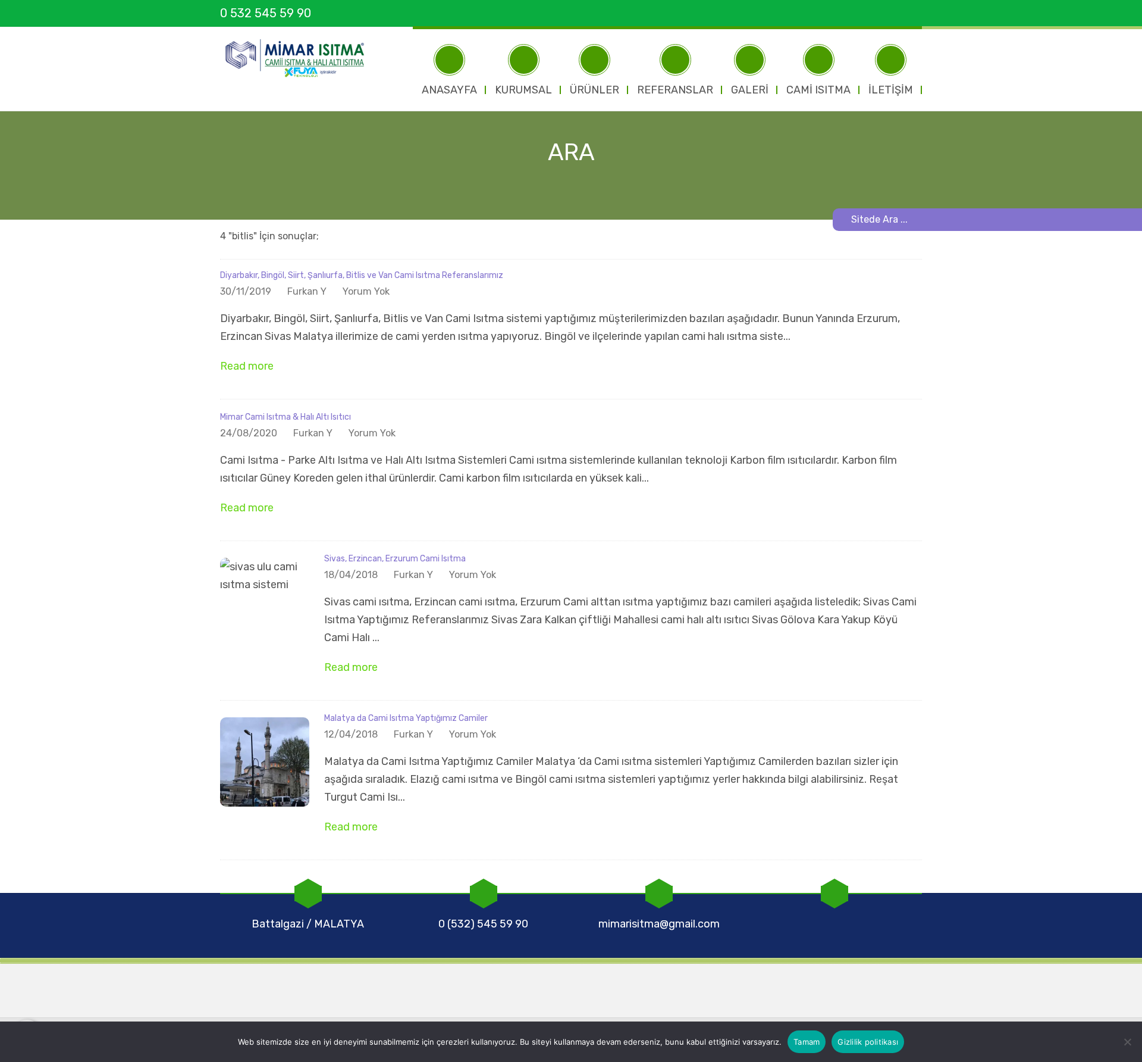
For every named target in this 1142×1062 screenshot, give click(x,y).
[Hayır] (1127, 1042)
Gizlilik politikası (867, 1042)
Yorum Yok (366, 291)
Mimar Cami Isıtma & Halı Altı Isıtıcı (285, 417)
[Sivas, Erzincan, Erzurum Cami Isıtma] (264, 601)
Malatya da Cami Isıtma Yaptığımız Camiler (406, 718)
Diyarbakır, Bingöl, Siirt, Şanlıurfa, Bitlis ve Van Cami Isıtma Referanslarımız (361, 275)
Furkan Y (307, 291)
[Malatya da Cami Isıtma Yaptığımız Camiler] (264, 761)
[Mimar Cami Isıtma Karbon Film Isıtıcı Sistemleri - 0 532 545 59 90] (300, 58)
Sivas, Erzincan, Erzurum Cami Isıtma (395, 559)
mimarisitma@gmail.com (659, 923)
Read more (248, 366)
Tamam (806, 1042)
